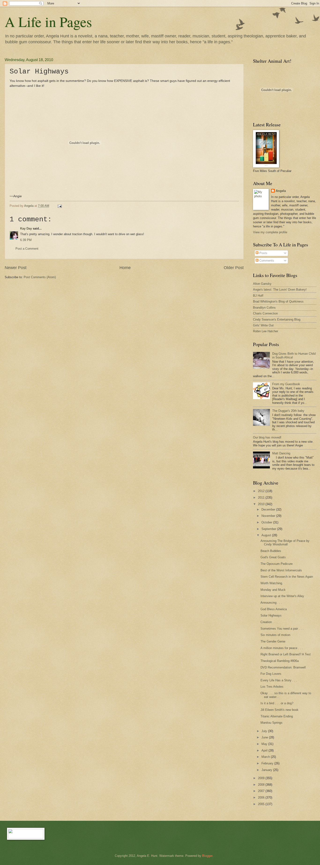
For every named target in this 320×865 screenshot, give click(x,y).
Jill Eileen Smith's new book (279, 710)
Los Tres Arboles (271, 686)
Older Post (234, 267)
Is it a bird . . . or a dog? (276, 703)
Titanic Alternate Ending (276, 716)
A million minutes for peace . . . (281, 648)
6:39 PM (26, 240)
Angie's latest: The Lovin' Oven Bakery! (280, 289)
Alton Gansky (262, 283)
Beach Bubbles (270, 551)
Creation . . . (268, 622)
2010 (261, 504)
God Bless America (273, 609)
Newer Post (15, 267)
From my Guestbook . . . (289, 384)
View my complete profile (270, 232)
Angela (281, 191)
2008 (261, 784)
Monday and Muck (273, 589)
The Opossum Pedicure (276, 564)
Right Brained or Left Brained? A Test (285, 654)
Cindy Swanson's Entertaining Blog (276, 319)
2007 (261, 791)
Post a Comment (26, 248)
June (265, 737)
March (266, 757)
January (267, 770)
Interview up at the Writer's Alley (282, 596)
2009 (261, 778)
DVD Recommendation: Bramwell (283, 667)
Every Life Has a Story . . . (278, 680)
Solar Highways (271, 615)
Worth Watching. (271, 583)
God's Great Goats (273, 557)
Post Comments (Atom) (40, 277)
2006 (261, 797)
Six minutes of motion (275, 635)
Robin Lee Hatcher (265, 331)
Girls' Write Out (263, 325)
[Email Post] (59, 206)
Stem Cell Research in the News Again (286, 576)
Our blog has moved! (267, 437)
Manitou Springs (271, 722)
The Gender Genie (272, 641)
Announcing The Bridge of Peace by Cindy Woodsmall (284, 542)
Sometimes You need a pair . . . (282, 628)
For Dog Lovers (270, 673)
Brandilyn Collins (264, 307)
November (268, 516)
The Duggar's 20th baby (288, 410)
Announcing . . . (271, 602)
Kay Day (26, 228)
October (267, 522)
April (264, 750)
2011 (261, 497)
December (268, 509)
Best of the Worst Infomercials (281, 570)
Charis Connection (265, 313)
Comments (266, 260)
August (266, 535)
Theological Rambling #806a (279, 661)
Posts (262, 253)
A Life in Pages (48, 21)
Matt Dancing (281, 453)
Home (125, 267)
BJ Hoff (258, 295)
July (264, 731)
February (267, 763)
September (269, 529)
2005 (261, 804)
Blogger (207, 856)
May (264, 744)
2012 (261, 491)
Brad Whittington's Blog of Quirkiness (278, 301)
